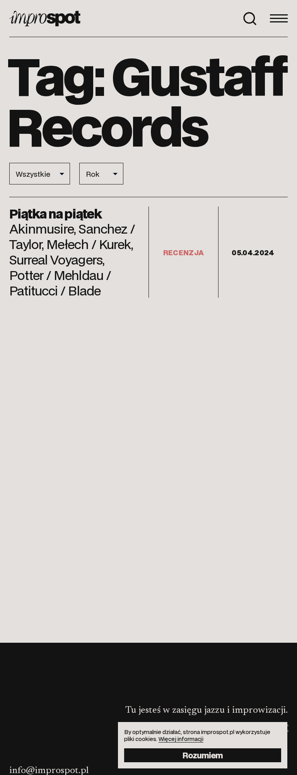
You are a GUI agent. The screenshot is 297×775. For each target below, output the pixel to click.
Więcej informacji (181, 738)
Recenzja (183, 252)
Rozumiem (203, 755)
